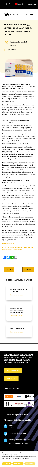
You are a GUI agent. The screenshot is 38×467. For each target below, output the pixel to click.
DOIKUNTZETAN (9, 458)
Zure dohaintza (13, 370)
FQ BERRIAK (12, 50)
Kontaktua (11, 378)
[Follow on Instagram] (5, 4)
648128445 (13, 428)
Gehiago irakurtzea (16, 295)
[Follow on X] (9, 4)
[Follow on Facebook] (1, 4)
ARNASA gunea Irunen (17, 328)
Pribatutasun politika (11, 420)
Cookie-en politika (25, 420)
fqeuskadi (23, 42)
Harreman (32, 4)
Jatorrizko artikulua (8, 243)
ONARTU (7, 464)
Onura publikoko (17, 415)
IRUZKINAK (18, 464)
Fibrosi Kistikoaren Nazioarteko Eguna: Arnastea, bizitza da (16, 310)
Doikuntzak (30, 464)
